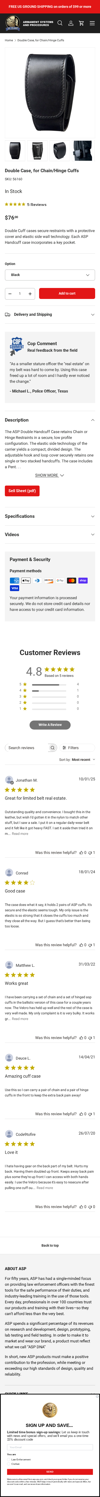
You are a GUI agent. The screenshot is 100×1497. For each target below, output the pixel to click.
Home (9, 40)
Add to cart (67, 293)
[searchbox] (26, 748)
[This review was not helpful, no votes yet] (90, 1206)
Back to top (50, 1245)
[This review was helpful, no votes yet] (81, 852)
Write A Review (50, 725)
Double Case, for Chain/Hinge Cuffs (40, 40)
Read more (20, 834)
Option (10, 264)
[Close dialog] (97, 1396)
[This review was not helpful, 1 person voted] (90, 852)
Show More (47, 475)
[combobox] (77, 760)
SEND (49, 1472)
